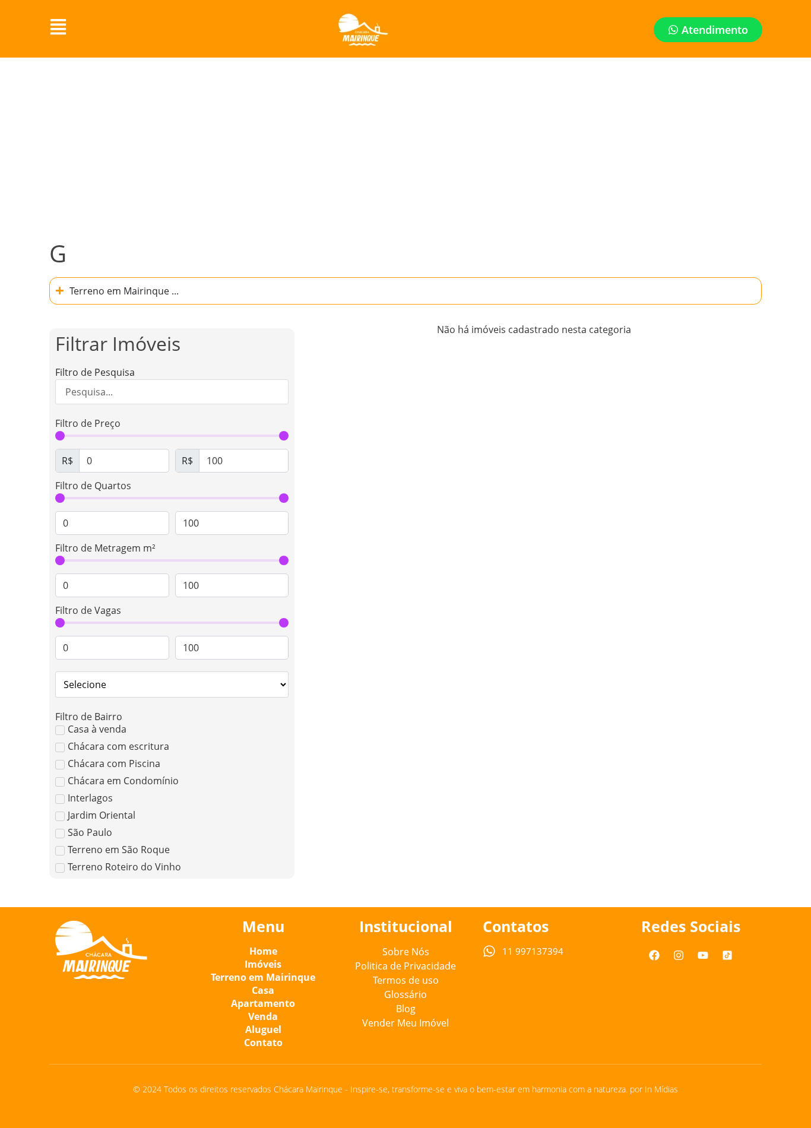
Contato (263, 1042)
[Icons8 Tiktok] (727, 955)
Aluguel (263, 1029)
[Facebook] (654, 955)
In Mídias (661, 1089)
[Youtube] (703, 955)
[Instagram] (678, 955)
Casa (263, 990)
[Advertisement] (405, 147)
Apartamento (263, 1003)
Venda (263, 1016)
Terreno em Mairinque (263, 977)
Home (263, 951)
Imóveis (263, 964)
